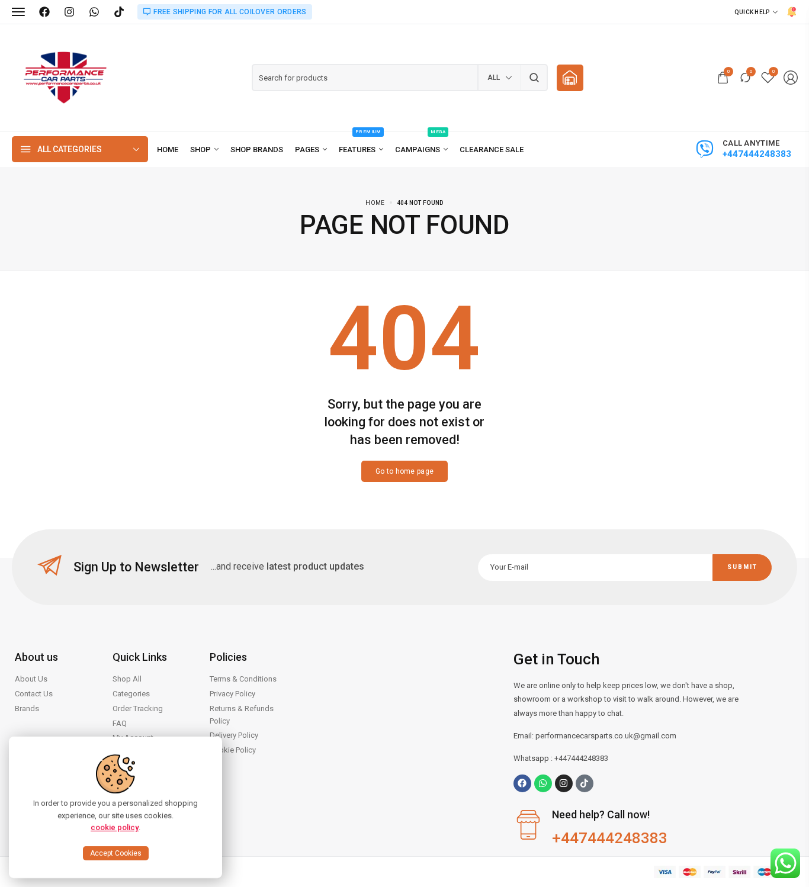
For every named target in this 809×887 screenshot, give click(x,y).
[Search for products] (534, 77)
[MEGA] (421, 149)
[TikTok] (119, 11)
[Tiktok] (584, 783)
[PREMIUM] (361, 149)
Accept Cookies (116, 853)
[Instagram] (69, 11)
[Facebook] (44, 11)
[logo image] (65, 76)
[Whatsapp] (543, 783)
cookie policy (115, 827)
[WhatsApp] (94, 11)
